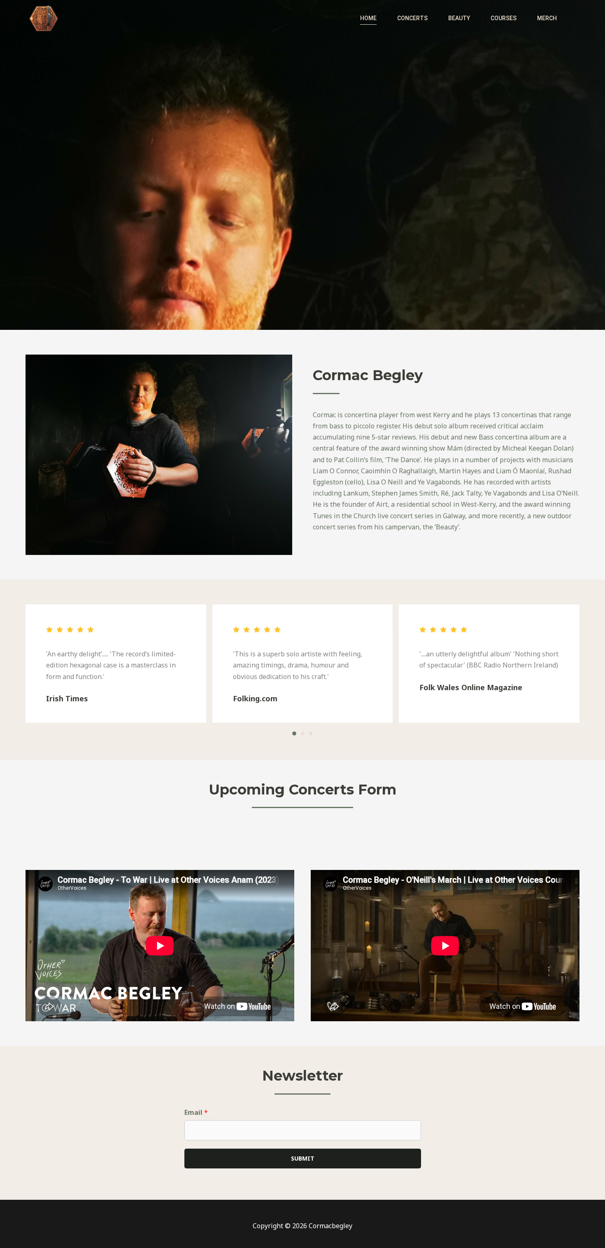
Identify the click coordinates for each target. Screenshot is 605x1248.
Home (368, 18)
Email (196, 1112)
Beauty (459, 18)
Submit (302, 1158)
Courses (504, 18)
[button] (294, 733)
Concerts (412, 18)
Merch (547, 18)
